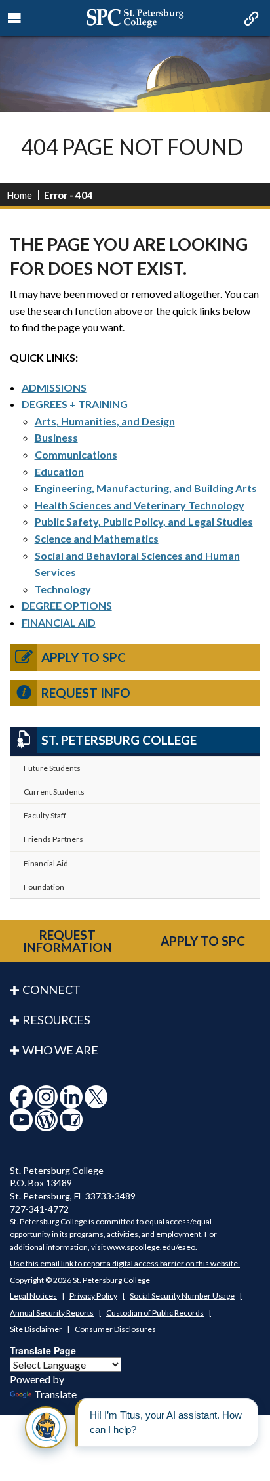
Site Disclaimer (36, 1329)
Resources (56, 1019)
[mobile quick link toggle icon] (250, 19)
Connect (51, 989)
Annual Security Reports (52, 1313)
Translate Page (43, 1350)
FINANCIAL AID (59, 622)
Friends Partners (53, 839)
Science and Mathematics (97, 538)
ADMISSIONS (54, 387)
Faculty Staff (45, 815)
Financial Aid (46, 863)
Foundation (44, 887)
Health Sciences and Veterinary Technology (139, 505)
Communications (76, 454)
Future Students (52, 768)
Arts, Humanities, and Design (105, 421)
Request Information (67, 941)
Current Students (54, 792)
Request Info (85, 692)
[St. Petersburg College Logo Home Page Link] (135, 18)
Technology (63, 589)
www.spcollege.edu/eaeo (151, 1247)
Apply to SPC (83, 657)
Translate (55, 1394)
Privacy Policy (93, 1296)
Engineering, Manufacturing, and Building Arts (146, 488)
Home (19, 195)
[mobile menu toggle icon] (15, 18)
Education (59, 471)
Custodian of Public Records (155, 1313)
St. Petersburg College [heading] (119, 739)
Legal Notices (33, 1296)
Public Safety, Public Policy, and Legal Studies (144, 521)
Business (56, 437)
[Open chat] (46, 1427)
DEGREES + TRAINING (75, 404)
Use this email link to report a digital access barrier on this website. (125, 1263)
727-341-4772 (39, 1209)
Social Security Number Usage (182, 1296)
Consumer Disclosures (115, 1329)
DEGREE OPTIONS (67, 605)
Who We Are (60, 1050)
